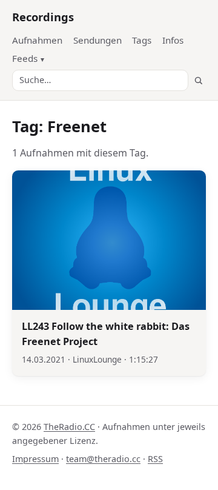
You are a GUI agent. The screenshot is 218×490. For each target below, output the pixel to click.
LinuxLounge (97, 359)
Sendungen (97, 40)
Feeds (25, 58)
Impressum (35, 459)
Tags (141, 40)
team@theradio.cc (103, 459)
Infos (172, 40)
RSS (155, 459)
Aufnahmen (37, 40)
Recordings (43, 16)
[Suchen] (198, 80)
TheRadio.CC (69, 426)
